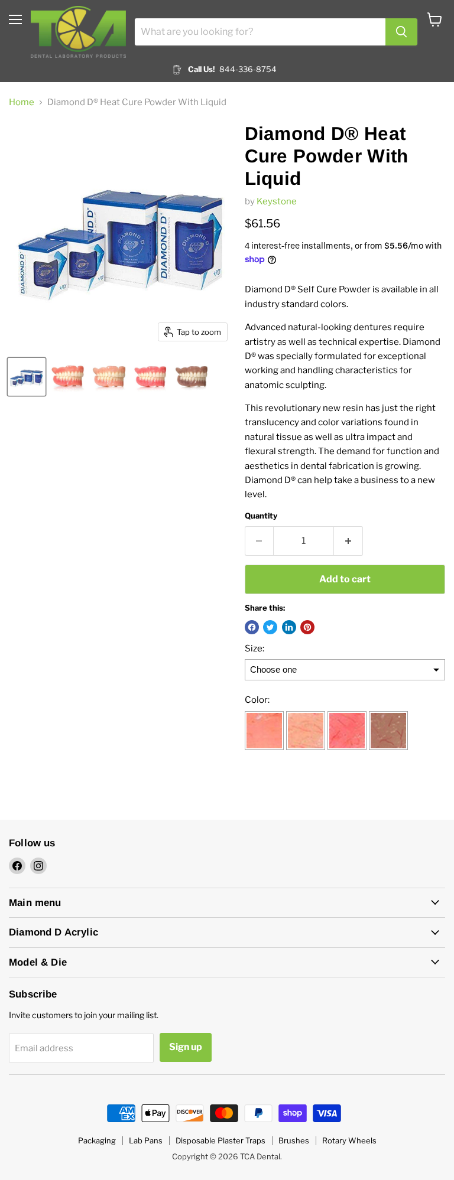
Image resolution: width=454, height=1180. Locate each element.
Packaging (97, 1140)
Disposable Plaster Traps (220, 1140)
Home (21, 102)
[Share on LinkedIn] (289, 627)
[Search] (401, 31)
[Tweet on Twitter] (270, 627)
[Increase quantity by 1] (348, 541)
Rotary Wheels (349, 1140)
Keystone (277, 201)
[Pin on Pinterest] (307, 627)
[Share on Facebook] (252, 627)
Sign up (185, 1046)
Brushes (293, 1140)
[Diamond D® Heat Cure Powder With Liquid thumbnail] (27, 377)
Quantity (261, 515)
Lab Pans (146, 1140)
